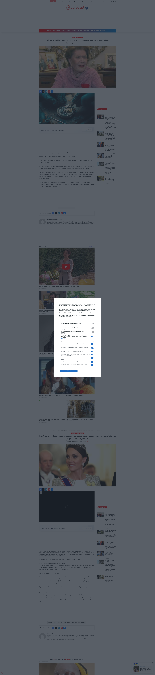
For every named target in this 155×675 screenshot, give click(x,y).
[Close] (98, 300)
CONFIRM (69, 370)
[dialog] (77, 337)
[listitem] (77, 321)
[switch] (92, 323)
